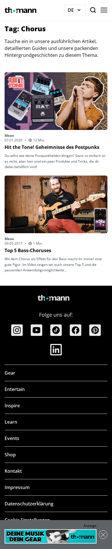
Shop (10, 454)
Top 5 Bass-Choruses (28, 250)
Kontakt (13, 471)
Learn (11, 422)
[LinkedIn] (56, 349)
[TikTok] (56, 330)
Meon (9, 135)
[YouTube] (36, 330)
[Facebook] (75, 330)
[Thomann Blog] (21, 10)
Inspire (12, 405)
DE (77, 11)
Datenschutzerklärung (29, 504)
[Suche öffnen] (93, 10)
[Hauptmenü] (104, 10)
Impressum (17, 487)
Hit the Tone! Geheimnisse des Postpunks (52, 147)
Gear (10, 373)
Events (12, 438)
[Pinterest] (95, 330)
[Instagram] (17, 330)
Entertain (15, 389)
